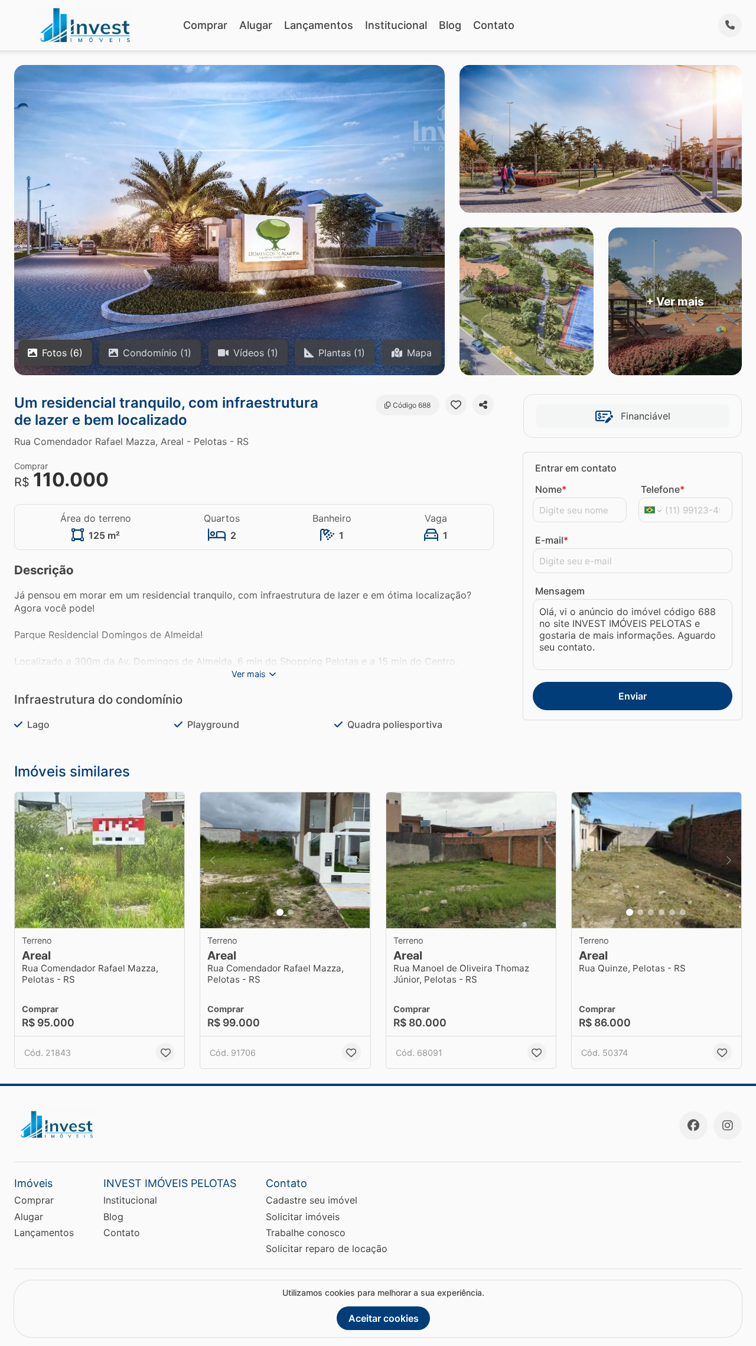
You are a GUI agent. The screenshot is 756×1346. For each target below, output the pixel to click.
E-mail (551, 540)
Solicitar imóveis (303, 1217)
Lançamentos (318, 25)
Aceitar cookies (383, 1318)
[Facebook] (693, 1125)
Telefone (663, 489)
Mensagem (560, 591)
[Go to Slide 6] (683, 912)
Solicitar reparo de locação (326, 1248)
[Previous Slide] (212, 860)
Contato (493, 25)
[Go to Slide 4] (661, 912)
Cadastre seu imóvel (311, 1200)
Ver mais (249, 674)
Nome (550, 489)
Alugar (255, 25)
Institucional (396, 25)
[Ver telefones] (730, 25)
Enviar (632, 696)
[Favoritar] (456, 404)
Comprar (205, 25)
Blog (450, 25)
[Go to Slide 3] (651, 912)
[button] (99, 860)
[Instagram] (727, 1125)
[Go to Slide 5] (672, 912)
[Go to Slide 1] (280, 912)
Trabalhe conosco (306, 1232)
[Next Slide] (358, 860)
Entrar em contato (576, 468)
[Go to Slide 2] (291, 912)
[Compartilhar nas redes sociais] (483, 404)
